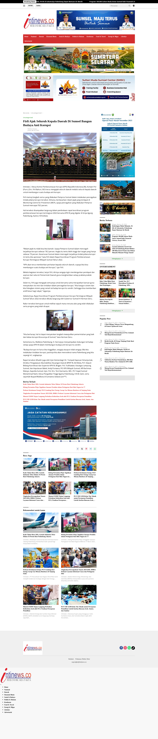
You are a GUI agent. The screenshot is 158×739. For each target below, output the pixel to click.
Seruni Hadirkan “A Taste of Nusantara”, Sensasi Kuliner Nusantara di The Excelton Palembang (125, 301)
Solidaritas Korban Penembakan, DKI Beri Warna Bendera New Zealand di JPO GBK (119, 361)
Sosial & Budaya (64, 36)
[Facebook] (121, 648)
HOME (30, 5)
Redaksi (71, 659)
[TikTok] (133, 648)
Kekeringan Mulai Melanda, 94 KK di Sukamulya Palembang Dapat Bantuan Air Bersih (122, 228)
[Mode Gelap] (134, 6)
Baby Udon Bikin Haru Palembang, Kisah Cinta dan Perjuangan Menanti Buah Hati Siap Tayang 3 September (108, 283)
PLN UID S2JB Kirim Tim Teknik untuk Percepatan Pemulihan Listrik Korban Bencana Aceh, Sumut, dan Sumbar (58, 400)
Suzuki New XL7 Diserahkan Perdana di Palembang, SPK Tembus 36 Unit (126, 283)
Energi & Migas (113, 36)
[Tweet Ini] (82, 448)
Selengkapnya (116, 258)
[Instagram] (125, 648)
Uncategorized (28, 117)
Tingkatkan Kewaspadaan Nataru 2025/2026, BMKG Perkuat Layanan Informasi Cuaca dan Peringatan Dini (59, 393)
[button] (129, 5)
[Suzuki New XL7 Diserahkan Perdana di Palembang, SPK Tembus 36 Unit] (127, 274)
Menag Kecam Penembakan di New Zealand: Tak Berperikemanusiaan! (119, 333)
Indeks (38, 5)
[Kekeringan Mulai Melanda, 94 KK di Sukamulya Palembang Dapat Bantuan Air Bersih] (105, 228)
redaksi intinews (32, 129)
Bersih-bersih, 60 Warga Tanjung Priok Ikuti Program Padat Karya (119, 342)
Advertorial (28, 41)
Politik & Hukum (78, 36)
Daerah (41, 36)
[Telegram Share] (90, 448)
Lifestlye (124, 36)
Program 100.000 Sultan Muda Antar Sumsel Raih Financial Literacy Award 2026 (76, 2)
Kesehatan (90, 36)
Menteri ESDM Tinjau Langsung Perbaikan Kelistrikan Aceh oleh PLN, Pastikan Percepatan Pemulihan (57, 396)
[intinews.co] (39, 21)
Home (26, 36)
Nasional (33, 36)
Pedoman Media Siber (82, 659)
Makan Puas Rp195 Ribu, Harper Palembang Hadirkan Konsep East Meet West (107, 301)
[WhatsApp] (129, 648)
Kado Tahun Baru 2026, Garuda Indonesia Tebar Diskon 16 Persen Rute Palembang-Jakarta (53, 384)
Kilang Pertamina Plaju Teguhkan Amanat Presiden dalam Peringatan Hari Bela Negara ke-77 (54, 387)
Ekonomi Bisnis (51, 36)
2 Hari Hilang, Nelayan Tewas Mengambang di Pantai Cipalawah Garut (119, 325)
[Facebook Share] (77, 448)
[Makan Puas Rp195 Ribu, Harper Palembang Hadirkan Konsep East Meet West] (108, 292)
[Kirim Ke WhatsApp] (95, 448)
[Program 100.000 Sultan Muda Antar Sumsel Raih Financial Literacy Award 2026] (105, 238)
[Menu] (24, 6)
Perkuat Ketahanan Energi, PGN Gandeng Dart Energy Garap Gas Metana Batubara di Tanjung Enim (57, 390)
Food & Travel (101, 36)
